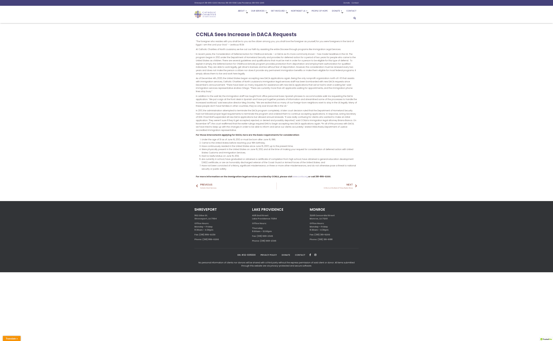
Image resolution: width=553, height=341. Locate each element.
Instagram (315, 255)
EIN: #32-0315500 (246, 255)
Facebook (310, 255)
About (241, 10)
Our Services (258, 10)
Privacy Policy (269, 255)
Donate (346, 3)
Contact (355, 3)
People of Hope (320, 10)
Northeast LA (298, 10)
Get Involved (278, 10)
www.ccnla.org (300, 176)
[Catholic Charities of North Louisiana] (205, 14)
